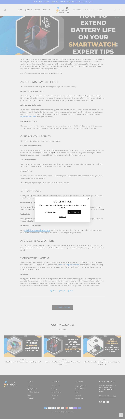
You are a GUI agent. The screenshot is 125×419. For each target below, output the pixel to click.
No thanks (62, 217)
